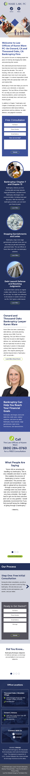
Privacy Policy (15, 771)
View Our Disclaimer (21, 769)
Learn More (15, 208)
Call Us (11, 11)
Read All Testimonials (15, 556)
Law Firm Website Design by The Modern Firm (15, 773)
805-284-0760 (10, 719)
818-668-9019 (10, 701)
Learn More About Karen (13, 359)
